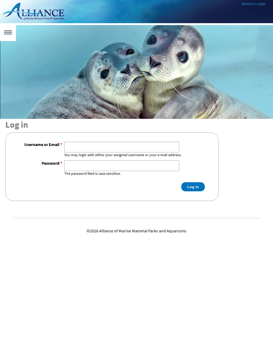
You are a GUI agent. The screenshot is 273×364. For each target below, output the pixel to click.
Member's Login (254, 3)
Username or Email (43, 144)
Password (52, 163)
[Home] (33, 20)
